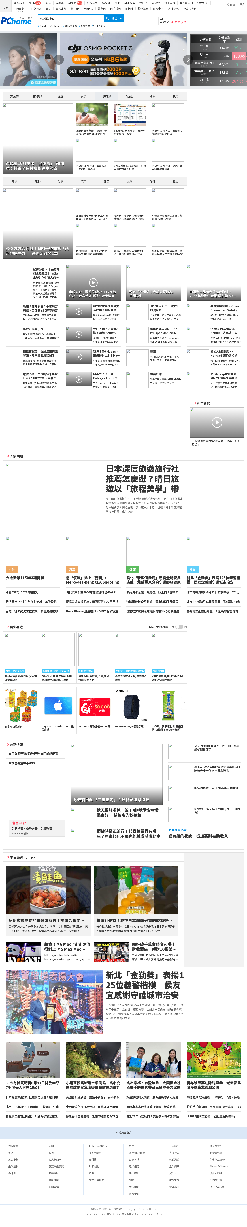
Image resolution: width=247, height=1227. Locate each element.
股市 (51, 1152)
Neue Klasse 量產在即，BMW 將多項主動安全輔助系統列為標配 (92, 611)
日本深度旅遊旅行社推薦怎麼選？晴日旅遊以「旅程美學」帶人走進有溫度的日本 (142, 478)
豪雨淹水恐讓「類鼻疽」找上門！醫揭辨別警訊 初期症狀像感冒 (152, 592)
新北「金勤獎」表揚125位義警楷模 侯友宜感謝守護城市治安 (145, 985)
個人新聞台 (186, 3)
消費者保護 (216, 1152)
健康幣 (106, 96)
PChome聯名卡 (98, 1146)
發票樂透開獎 (56, 1166)
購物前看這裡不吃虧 (22, 763)
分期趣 (102, 8)
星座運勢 (129, 3)
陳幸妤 (37, 96)
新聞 (51, 1146)
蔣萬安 (14, 96)
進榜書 (106, 3)
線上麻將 (169, 3)
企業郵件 (174, 1187)
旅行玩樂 (92, 3)
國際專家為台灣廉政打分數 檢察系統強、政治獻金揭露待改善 (151, 1107)
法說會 (156, 3)
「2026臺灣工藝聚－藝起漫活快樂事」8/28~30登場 (212, 1116)
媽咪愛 (12, 1173)
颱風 (60, 96)
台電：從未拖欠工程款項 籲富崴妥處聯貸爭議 (32, 611)
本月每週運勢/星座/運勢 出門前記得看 (33, 753)
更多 (5, 8)
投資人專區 (190, 8)
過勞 (83, 96)
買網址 (129, 8)
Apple (129, 96)
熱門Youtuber (137, 1152)
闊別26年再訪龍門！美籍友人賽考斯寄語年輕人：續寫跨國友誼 (152, 1116)
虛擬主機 (174, 1180)
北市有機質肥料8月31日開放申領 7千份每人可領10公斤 (213, 592)
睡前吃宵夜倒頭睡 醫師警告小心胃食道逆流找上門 (152, 611)
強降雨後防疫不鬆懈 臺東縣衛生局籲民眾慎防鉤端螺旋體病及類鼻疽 (152, 601)
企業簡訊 (174, 1166)
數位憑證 (143, 8)
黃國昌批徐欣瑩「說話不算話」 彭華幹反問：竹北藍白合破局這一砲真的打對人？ (93, 1097)
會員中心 (134, 1187)
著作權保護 (216, 1180)
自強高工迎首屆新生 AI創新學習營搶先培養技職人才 (213, 611)
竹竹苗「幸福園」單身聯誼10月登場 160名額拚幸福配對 (214, 1107)
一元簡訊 (174, 1146)
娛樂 (129, 181)
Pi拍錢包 (115, 8)
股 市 (32, 3)
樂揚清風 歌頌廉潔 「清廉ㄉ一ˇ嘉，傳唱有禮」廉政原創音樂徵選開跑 (213, 1097)
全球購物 (13, 1166)
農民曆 (72, 3)
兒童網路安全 (217, 1159)
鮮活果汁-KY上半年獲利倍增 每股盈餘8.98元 (31, 601)
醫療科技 (134, 1159)
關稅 (153, 96)
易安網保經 (95, 1152)
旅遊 (60, 181)
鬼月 (175, 96)
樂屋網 (75, 8)
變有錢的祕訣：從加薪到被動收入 (198, 835)
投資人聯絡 (216, 1173)
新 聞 (48, 3)
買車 (117, 3)
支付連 (93, 1159)
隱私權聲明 (216, 1146)
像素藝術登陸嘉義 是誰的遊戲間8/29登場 (92, 1116)
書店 (48, 8)
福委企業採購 (96, 1180)
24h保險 (88, 8)
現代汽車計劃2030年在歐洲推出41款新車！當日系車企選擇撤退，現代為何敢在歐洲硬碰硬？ (92, 592)
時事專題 (54, 1173)
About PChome (219, 1166)
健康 (106, 181)
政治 (14, 181)
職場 (175, 181)
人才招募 (173, 8)
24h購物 (19, 8)
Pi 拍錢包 (94, 1166)
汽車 (83, 181)
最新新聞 (19, 3)
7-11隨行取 (35, 8)
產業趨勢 (134, 1166)
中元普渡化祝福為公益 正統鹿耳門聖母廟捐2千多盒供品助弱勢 (92, 1107)
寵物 (38, 181)
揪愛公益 (202, 3)
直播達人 (174, 1152)
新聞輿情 (54, 1187)
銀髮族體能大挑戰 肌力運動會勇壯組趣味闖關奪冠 (152, 1097)
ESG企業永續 (217, 1187)
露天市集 (61, 8)
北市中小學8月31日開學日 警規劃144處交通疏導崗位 (213, 601)
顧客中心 (158, 8)
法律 (153, 181)
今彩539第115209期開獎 (22, 592)
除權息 (60, 3)
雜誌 (131, 1180)
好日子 (143, 3)
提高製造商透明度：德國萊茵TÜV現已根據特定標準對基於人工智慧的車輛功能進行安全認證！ (92, 601)
